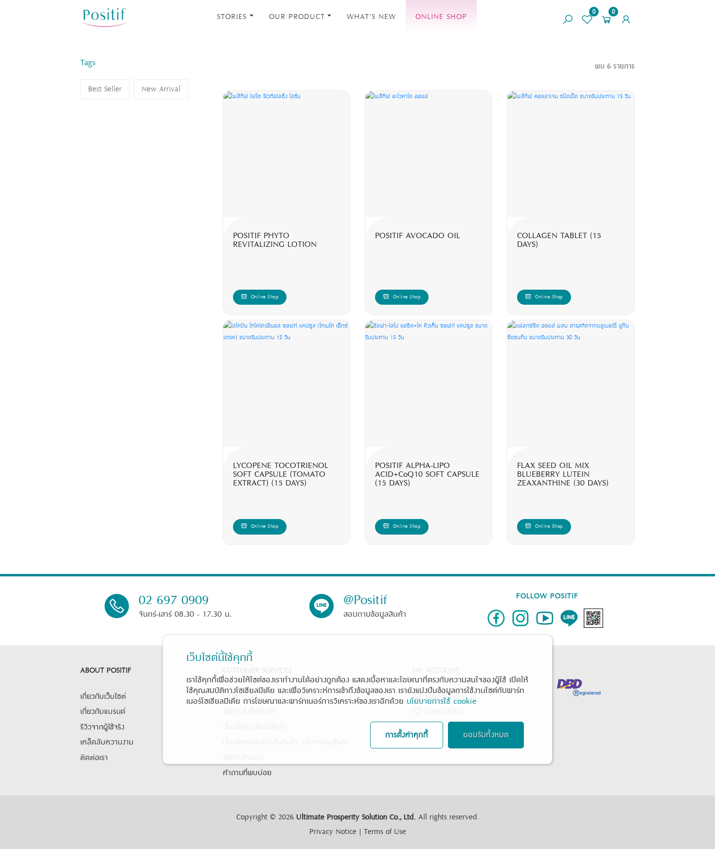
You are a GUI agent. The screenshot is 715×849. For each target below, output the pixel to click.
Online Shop (441, 17)
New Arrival (161, 89)
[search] (567, 16)
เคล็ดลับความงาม (106, 742)
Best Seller (105, 89)
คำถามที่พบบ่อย (247, 773)
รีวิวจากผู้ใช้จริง (102, 727)
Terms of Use (385, 832)
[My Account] (626, 16)
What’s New (371, 17)
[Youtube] (544, 618)
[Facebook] (496, 618)
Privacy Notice (333, 832)
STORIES (232, 17)
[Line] (569, 618)
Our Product (297, 17)
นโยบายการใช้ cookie (441, 701)
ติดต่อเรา (94, 757)
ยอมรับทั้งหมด (486, 735)
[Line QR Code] (593, 618)
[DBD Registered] (578, 686)
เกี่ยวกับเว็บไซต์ (103, 696)
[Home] (104, 16)
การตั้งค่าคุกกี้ (406, 735)
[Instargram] (520, 618)
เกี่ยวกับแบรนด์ (102, 711)
